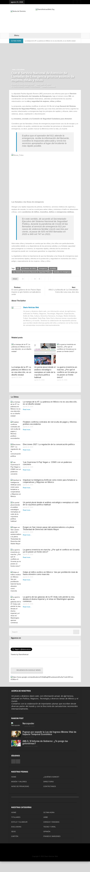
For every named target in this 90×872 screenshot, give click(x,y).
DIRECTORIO (48, 782)
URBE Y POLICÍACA (32, 86)
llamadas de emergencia (62, 272)
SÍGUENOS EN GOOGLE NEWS (28, 670)
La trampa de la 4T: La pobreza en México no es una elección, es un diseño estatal (50, 41)
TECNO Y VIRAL (49, 827)
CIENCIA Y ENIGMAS (51, 822)
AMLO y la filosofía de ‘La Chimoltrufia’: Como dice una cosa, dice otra (64, 289)
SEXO (13, 831)
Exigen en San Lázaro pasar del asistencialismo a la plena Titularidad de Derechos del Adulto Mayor (48, 528)
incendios (53, 268)
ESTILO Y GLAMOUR (19, 822)
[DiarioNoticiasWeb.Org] (45, 9)
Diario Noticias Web (31, 307)
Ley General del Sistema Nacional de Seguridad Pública (32, 272)
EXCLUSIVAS (20, 69)
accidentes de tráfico (29, 268)
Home (13, 69)
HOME (13, 777)
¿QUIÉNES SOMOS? (51, 777)
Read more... (27, 409)
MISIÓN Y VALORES (19, 782)
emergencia (43, 268)
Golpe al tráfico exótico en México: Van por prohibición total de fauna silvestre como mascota (50, 573)
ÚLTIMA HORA (48, 812)
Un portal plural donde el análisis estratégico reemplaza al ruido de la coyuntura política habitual (45, 372)
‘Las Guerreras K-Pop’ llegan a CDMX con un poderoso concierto (47, 463)
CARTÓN (14, 836)
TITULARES (15, 817)
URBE (45, 817)
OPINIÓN (46, 831)
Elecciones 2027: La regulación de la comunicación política (49, 444)
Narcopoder (28, 723)
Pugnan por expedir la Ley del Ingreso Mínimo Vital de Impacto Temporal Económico (49, 733)
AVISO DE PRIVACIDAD (20, 786)
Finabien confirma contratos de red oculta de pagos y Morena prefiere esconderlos (50, 423)
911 (18, 268)
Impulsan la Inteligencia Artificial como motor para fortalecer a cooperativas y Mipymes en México (50, 481)
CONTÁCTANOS (49, 786)
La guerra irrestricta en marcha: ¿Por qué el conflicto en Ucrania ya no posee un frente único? (67, 372)
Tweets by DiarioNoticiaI (19, 654)
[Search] (76, 632)
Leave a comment (48, 86)
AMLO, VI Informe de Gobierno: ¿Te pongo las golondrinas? (45, 742)
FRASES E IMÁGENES (51, 836)
